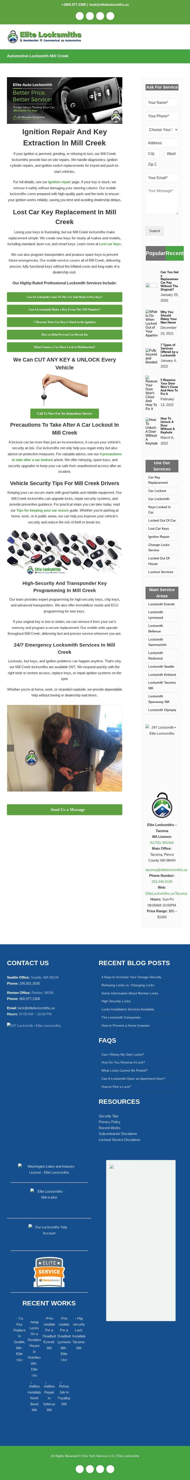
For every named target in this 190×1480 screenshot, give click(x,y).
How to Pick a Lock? (116, 1087)
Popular (155, 253)
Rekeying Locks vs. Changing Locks (127, 985)
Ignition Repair (159, 536)
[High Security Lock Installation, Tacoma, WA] (79, 1333)
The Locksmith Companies (121, 1017)
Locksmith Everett (161, 604)
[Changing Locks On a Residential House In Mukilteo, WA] (34, 1347)
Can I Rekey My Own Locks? (122, 1054)
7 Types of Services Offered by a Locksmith (169, 350)
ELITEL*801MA (162, 843)
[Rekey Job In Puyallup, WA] (64, 1393)
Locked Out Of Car (162, 520)
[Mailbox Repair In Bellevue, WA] (49, 1396)
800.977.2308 (29, 999)
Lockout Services (160, 572)
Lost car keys (110, 244)
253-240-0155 (162, 882)
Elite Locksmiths (128, 1456)
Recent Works (109, 1128)
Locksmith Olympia (162, 710)
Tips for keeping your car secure (42, 510)
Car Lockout (157, 491)
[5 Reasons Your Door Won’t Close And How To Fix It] (152, 378)
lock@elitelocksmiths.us (109, 4)
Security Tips (108, 1116)
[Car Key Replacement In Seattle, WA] (19, 1339)
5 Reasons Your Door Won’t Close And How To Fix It (169, 387)
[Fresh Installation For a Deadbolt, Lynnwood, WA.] (64, 1339)
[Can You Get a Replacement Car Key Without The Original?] (152, 286)
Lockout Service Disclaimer (119, 1140)
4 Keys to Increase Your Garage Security (131, 977)
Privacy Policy (109, 1122)
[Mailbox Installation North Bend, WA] (34, 1396)
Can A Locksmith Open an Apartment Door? (133, 1078)
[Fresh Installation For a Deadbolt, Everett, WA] (49, 1333)
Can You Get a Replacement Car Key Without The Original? (170, 280)
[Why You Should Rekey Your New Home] (152, 312)
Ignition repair (59, 182)
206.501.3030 (29, 983)
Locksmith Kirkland (162, 674)
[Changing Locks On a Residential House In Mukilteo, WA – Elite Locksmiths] (64, 707)
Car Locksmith (158, 499)
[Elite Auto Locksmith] (64, 79)
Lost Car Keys (158, 528)
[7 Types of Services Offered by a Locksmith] (152, 351)
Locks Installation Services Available (127, 1009)
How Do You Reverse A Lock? (123, 1062)
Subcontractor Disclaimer (118, 1134)
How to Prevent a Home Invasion (125, 1025)
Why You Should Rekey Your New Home (169, 317)
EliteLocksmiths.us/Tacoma (166, 893)
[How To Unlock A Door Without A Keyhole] (152, 421)
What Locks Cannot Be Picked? (124, 1070)
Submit (154, 231)
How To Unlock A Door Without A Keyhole (168, 425)
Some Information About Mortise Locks (129, 993)
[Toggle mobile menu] (180, 37)
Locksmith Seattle (161, 666)
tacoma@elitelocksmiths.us (166, 870)
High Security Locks (115, 1001)
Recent (175, 253)
